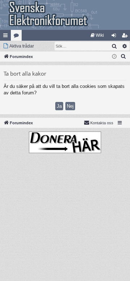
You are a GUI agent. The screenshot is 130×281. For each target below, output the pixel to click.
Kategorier (18, 37)
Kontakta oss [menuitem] (101, 123)
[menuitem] (97, 35)
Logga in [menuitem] (115, 37)
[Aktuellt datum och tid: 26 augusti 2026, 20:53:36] (114, 57)
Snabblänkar (7, 37)
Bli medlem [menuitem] (126, 37)
